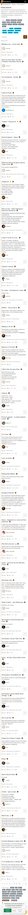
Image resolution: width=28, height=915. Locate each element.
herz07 (7, 126)
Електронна (9, 339)
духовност (13, 22)
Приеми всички (7, 910)
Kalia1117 (8, 423)
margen (8, 405)
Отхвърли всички (20, 910)
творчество (21, 24)
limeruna (8, 48)
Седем (7, 279)
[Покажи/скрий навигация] (25, 1)
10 (19, 884)
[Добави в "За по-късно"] (24, 55)
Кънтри (13, 898)
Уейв (21, 889)
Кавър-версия (9, 52)
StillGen (8, 315)
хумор (4, 22)
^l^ (6, 830)
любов (8, 20)
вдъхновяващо (18, 28)
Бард (7, 174)
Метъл (7, 572)
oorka (7, 569)
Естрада (4, 891)
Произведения (6, 4)
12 (25, 884)
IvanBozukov (9, 110)
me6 (7, 151)
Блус (7, 300)
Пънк (4, 889)
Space (7, 727)
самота (19, 22)
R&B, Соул (11, 612)
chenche (8, 296)
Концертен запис (20, 174)
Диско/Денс (11, 896)
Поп (7, 230)
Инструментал (19, 230)
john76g (8, 850)
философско (10, 30)
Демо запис (18, 631)
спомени (4, 24)
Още (14, 910)
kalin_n (8, 872)
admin (7, 804)
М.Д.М (7, 608)
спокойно (5, 32)
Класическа (9, 854)
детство (9, 24)
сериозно (16, 32)
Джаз (7, 833)
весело (11, 28)
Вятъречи (8, 591)
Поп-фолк (19, 891)
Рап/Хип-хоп (9, 318)
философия (13, 20)
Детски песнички (6, 898)
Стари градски (6, 893)
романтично (17, 30)
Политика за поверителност (14, 907)
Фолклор (14, 891)
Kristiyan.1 (8, 226)
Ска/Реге (8, 889)
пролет (4, 26)
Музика (14, 4)
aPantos (8, 170)
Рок (7, 426)
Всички (12, 887)
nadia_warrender (10, 532)
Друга (7, 385)
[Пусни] (22, 44)
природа (19, 20)
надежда (15, 24)
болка (8, 22)
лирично (4, 30)
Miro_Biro (8, 336)
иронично (10, 32)
